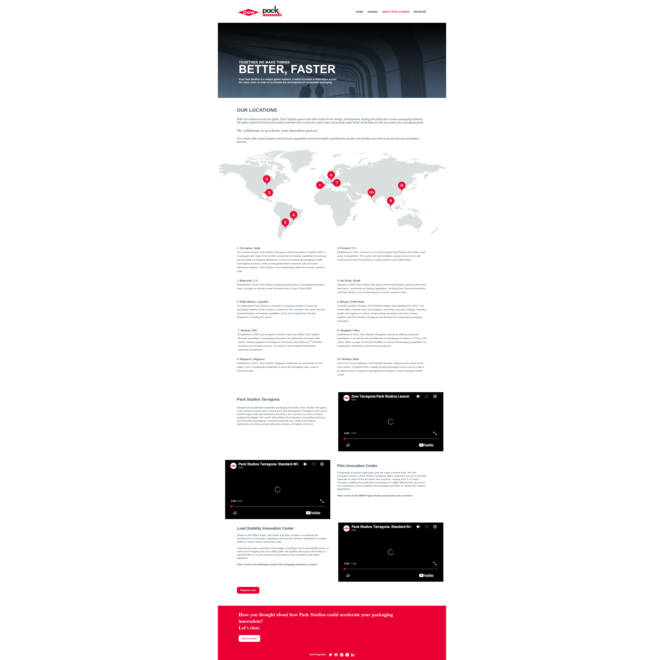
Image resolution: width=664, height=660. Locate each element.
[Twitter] (330, 654)
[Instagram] (341, 654)
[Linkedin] (352, 654)
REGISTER (420, 11)
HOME (359, 11)
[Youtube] (347, 654)
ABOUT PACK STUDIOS (395, 11)
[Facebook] (336, 654)
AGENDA (372, 11)
